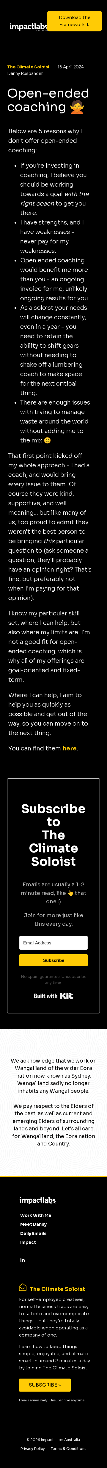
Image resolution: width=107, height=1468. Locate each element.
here (69, 748)
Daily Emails (33, 1233)
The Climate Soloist (28, 67)
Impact (28, 1242)
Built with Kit (53, 996)
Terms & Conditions (68, 1448)
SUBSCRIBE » (45, 1385)
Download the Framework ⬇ (75, 21)
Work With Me (35, 1215)
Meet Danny (33, 1224)
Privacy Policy (33, 1448)
